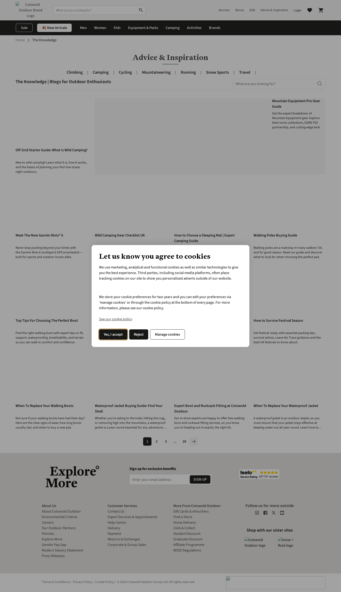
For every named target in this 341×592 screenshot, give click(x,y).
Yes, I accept (113, 334)
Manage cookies (167, 334)
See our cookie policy (115, 319)
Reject (139, 334)
